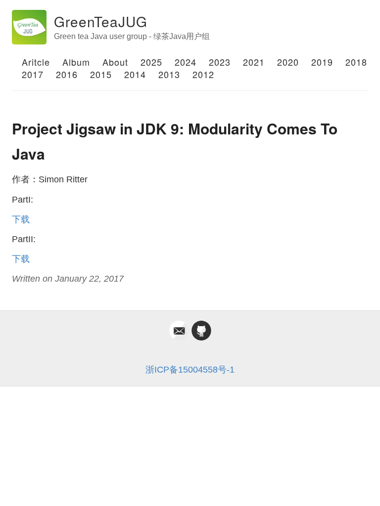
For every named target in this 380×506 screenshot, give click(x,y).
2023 (220, 61)
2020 (288, 61)
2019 (322, 61)
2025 (151, 61)
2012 (203, 74)
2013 (169, 74)
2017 (33, 74)
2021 (254, 61)
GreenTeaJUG (100, 21)
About (115, 61)
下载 (21, 219)
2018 (356, 61)
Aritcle (36, 61)
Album (76, 61)
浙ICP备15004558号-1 (190, 370)
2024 (185, 61)
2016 (67, 74)
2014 (135, 74)
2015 (101, 74)
